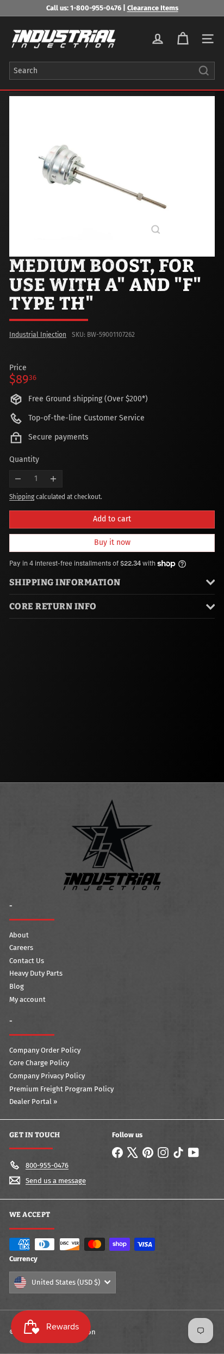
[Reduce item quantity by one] (18, 479)
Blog (16, 986)
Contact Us (26, 961)
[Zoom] (156, 229)
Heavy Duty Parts (36, 973)
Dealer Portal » (33, 1101)
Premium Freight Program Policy (61, 1089)
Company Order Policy (44, 1050)
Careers (21, 947)
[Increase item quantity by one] (54, 479)
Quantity (24, 459)
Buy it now (112, 542)
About (19, 935)
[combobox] (112, 71)
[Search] (204, 71)
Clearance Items (152, 8)
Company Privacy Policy (47, 1076)
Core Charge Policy (39, 1063)
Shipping (21, 497)
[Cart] (182, 39)
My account (27, 999)
